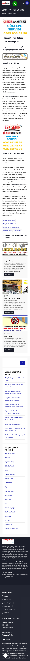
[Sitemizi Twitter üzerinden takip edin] (5, 635)
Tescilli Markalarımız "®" (11, 529)
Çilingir (6, 470)
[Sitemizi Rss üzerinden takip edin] (11, 635)
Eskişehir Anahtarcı (10, 474)
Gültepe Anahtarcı (7, 230)
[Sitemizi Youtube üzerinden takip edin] (9, 635)
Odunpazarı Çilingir (9, 508)
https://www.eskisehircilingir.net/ (10, 554)
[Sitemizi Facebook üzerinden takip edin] (3, 635)
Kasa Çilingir (8, 499)
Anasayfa (4, 13)
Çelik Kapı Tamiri (9, 466)
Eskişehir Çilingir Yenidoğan (12, 298)
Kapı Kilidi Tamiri (9, 491)
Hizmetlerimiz (8, 483)
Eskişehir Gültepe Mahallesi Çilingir (11, 227)
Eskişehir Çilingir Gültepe (9, 220)
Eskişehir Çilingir (12, 13)
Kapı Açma (8, 487)
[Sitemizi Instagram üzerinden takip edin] (7, 635)
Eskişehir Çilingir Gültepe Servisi (10, 224)
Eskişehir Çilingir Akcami (11, 261)
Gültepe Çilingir (17, 230)
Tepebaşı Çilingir (9, 524)
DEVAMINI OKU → (9, 274)
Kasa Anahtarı (8, 495)
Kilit (6, 503)
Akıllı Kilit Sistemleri (10, 453)
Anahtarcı (7, 457)
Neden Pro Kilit (8, 336)
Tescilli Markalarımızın (22, 562)
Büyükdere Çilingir (9, 462)
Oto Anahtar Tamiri (10, 512)
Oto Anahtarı (8, 516)
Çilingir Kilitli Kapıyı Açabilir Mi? (13, 424)
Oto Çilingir (8, 520)
